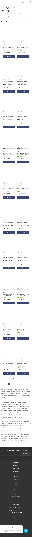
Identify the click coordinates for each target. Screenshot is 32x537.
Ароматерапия (16, 492)
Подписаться (25, 453)
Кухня (16, 494)
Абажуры (16, 487)
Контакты (16, 471)
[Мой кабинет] (26, 2)
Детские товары (16, 496)
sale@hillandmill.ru (17, 507)
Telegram (16, 517)
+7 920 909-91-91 (16, 504)
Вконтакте (12, 517)
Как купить (16, 465)
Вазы (16, 481)
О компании (16, 462)
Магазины (16, 468)
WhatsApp (19, 517)
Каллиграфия (16, 479)
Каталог (16, 476)
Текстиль (16, 489)
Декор (16, 483)
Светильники (16, 485)
